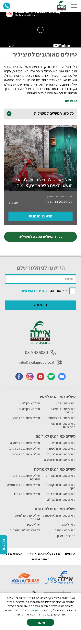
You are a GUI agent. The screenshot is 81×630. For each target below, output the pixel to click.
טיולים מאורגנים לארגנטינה (23, 485)
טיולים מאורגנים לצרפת (25, 454)
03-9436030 (36, 352)
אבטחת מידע (14, 553)
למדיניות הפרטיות (34, 290)
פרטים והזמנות (40, 216)
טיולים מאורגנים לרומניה (60, 454)
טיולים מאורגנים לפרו (27, 494)
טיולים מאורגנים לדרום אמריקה (26, 477)
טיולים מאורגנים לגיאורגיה (59, 460)
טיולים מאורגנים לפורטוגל (24, 448)
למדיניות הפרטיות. (29, 610)
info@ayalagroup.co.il (36, 362)
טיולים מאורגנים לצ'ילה (61, 500)
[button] (74, 6)
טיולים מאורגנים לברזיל (61, 494)
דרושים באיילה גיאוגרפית (25, 530)
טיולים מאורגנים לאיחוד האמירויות (61, 425)
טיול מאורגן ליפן (30, 403)
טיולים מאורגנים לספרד (61, 448)
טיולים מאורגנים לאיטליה (25, 443)
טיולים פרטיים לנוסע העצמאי (27, 517)
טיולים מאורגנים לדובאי (26, 418)
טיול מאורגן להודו (29, 409)
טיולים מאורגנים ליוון (63, 443)
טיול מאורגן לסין (65, 403)
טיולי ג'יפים (68, 524)
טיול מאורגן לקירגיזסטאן (60, 418)
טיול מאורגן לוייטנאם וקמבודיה (63, 411)
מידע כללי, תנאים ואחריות (44, 553)
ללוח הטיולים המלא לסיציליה (41, 236)
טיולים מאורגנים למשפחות (59, 515)
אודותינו (70, 553)
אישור (40, 622)
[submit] (40, 305)
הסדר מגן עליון (66, 536)
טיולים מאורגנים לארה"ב (60, 476)
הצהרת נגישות (40, 559)
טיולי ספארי (33, 524)
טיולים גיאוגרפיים (65, 530)
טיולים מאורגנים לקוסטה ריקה (60, 486)
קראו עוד (70, 101)
